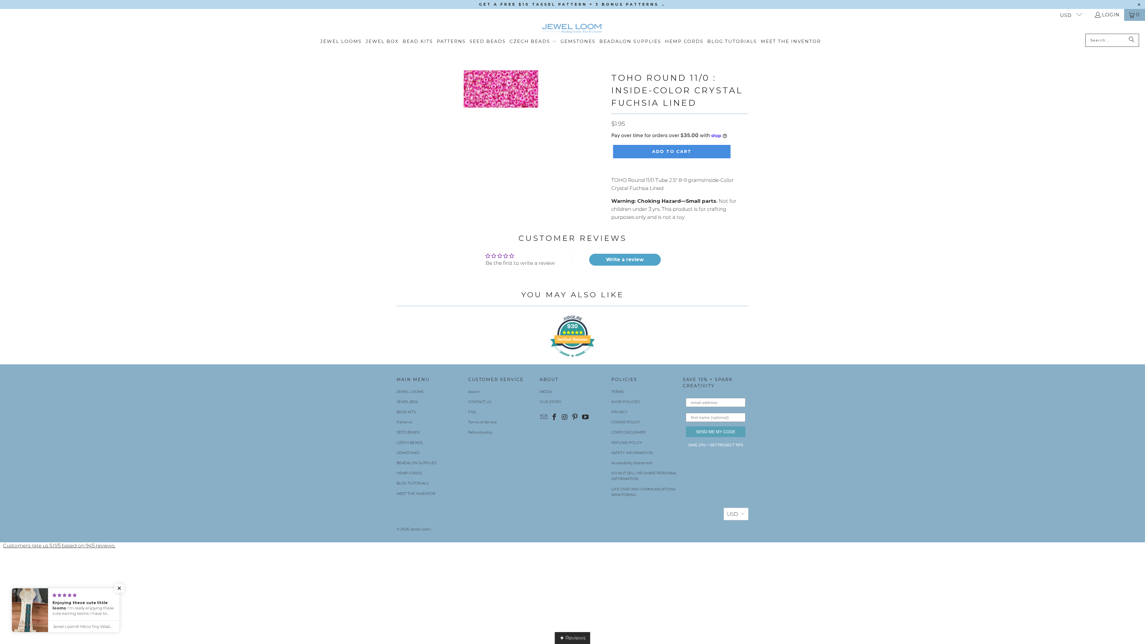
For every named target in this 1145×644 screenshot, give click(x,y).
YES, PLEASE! (572, 327)
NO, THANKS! (573, 352)
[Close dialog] (640, 250)
